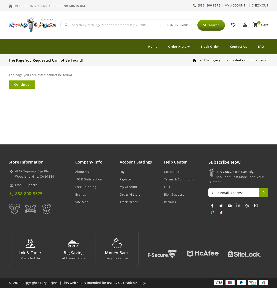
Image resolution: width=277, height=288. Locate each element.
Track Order (210, 46)
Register (126, 179)
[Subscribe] (263, 192)
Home (153, 46)
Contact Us (238, 46)
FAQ (261, 46)
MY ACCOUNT (235, 5)
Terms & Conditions (179, 179)
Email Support (26, 185)
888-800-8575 (29, 193)
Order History (179, 46)
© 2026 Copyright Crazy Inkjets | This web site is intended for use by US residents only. (77, 283)
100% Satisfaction (88, 179)
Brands (80, 194)
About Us (82, 172)
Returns (170, 202)
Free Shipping (86, 187)
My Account (128, 187)
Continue (21, 84)
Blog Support (174, 194)
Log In (124, 172)
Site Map (82, 202)
